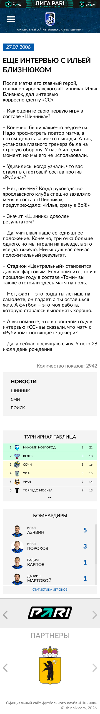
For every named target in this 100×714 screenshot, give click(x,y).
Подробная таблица (50, 497)
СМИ (15, 400)
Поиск (18, 408)
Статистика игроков (50, 589)
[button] (5, 615)
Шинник (20, 391)
